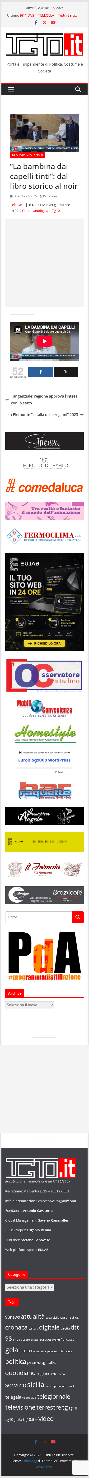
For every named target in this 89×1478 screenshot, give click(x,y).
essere (25, 1340)
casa (49, 1317)
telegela (13, 1397)
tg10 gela (13, 1419)
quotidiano (20, 1372)
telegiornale (53, 1396)
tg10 (73, 1408)
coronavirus (69, 1317)
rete (54, 1374)
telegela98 (29, 1397)
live (33, 1351)
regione (43, 1373)
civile (56, 1318)
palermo (53, 1351)
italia (24, 1350)
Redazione (50, 196)
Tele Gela (17, 204)
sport (70, 1386)
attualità (33, 1316)
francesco (67, 1339)
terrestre (48, 1407)
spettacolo (59, 1386)
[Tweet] (66, 372)
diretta (65, 1328)
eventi (56, 1339)
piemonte (66, 1351)
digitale (49, 1327)
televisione (20, 1407)
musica (41, 1351)
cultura (33, 1328)
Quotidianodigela (35, 210)
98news (12, 1317)
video (46, 1418)
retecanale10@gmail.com (57, 1201)
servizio (15, 1384)
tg (65, 1407)
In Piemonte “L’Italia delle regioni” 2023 (43, 414)
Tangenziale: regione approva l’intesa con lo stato (44, 400)
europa (45, 1339)
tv (36, 1420)
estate (34, 1339)
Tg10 (56, 210)
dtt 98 (16, 1339)
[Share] (40, 372)
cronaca (16, 1327)
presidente (34, 1363)
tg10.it (28, 1419)
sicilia (35, 1384)
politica (15, 1361)
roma (61, 1374)
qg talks (49, 1362)
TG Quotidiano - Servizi (27, 155)
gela (11, 1349)
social (48, 1386)
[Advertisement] (44, 263)
